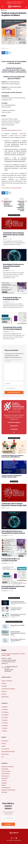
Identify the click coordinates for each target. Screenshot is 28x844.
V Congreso (4, 720)
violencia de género (16, 187)
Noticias (3, 743)
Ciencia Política (5, 773)
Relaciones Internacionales (8, 790)
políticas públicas (6, 187)
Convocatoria (14, 425)
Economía (4, 780)
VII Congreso (4, 714)
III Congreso (4, 725)
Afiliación (3, 683)
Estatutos (3, 694)
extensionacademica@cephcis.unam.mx (11, 130)
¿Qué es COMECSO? (6, 680)
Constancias (14, 429)
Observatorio (5, 740)
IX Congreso (4, 709)
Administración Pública (7, 766)
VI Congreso (4, 717)
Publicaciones (5, 696)
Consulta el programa (14, 422)
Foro (2, 756)
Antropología (4, 769)
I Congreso (4, 730)
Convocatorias (5, 748)
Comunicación (5, 776)
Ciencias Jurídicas (6, 771)
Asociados (4, 686)
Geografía (4, 783)
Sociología (4, 792)
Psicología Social (5, 787)
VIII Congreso (5, 712)
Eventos (5, 10)
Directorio (4, 691)
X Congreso (4, 706)
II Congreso (4, 728)
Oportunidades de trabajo (8, 751)
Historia (3, 785)
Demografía (4, 778)
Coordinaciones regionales (8, 688)
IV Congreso (4, 722)
